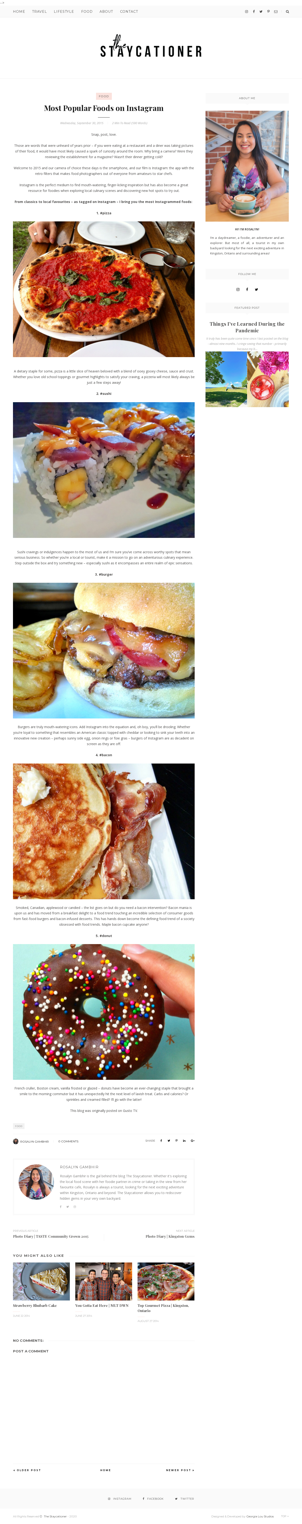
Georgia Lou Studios (260, 1516)
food (104, 96)
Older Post (29, 1470)
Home (19, 11)
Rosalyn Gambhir (34, 1141)
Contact (129, 11)
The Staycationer (55, 1516)
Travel (39, 11)
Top (284, 1516)
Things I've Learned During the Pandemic (247, 327)
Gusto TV (130, 1110)
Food (86, 11)
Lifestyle (64, 11)
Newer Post (178, 1470)
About (106, 11)
